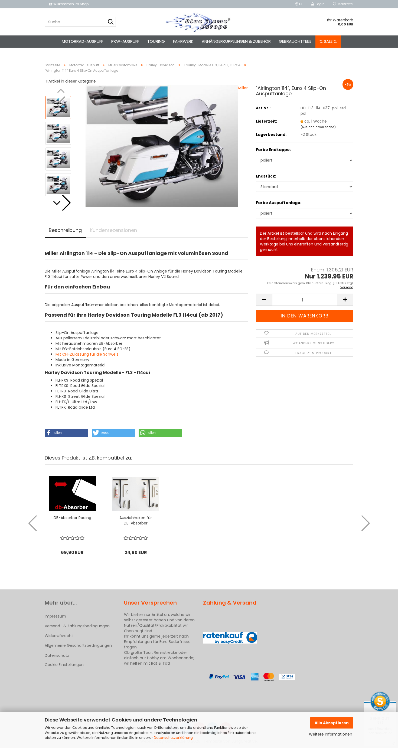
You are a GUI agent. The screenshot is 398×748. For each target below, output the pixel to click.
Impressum (55, 616)
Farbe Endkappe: (273, 149)
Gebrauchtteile (295, 41)
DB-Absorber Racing (72, 517)
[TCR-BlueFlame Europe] (199, 21)
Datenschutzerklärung (173, 737)
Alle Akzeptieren (332, 723)
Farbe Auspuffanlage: (278, 202)
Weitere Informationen (330, 734)
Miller (243, 88)
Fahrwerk (183, 41)
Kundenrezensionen (113, 230)
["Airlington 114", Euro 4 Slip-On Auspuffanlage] (162, 146)
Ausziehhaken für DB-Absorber (135, 520)
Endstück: (266, 176)
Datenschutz (57, 655)
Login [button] (319, 4)
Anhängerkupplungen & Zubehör (236, 41)
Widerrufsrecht (59, 635)
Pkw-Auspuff (125, 41)
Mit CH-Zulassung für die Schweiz (87, 354)
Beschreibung (65, 230)
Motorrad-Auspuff (82, 41)
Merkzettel (344, 4)
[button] (299, 4)
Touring (156, 41)
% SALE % (328, 41)
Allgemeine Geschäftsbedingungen (78, 645)
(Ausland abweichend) (318, 127)
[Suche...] (111, 22)
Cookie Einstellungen (64, 664)
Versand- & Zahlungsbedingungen (77, 626)
